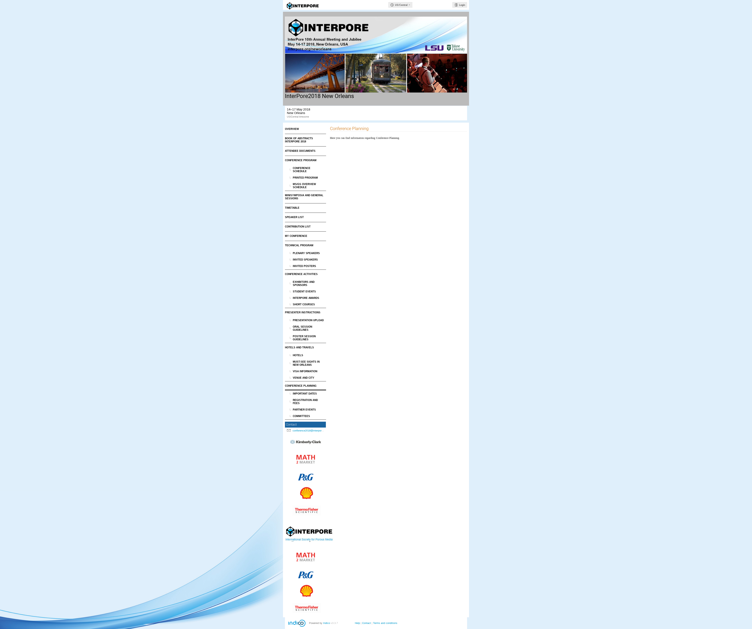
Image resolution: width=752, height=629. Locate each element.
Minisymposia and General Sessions (304, 197)
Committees (301, 416)
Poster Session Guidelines (304, 338)
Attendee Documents (300, 150)
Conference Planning (300, 385)
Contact (366, 623)
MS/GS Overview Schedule (304, 186)
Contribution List (298, 226)
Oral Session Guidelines (302, 328)
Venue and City (303, 377)
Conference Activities (301, 274)
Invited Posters (304, 266)
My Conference (296, 236)
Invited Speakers (305, 259)
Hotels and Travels (299, 347)
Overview (292, 129)
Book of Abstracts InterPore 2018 (299, 140)
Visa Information (305, 371)
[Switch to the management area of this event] (319, 1)
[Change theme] (307, 1)
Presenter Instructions (302, 312)
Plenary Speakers (306, 253)
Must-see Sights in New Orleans (306, 363)
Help (357, 623)
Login (462, 5)
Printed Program (305, 177)
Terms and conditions (385, 623)
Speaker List (294, 217)
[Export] (288, 2)
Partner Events (304, 409)
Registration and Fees (305, 402)
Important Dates (305, 393)
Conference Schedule (301, 170)
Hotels (298, 355)
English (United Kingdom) (433, 5)
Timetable (292, 207)
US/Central (401, 5)
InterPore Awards (306, 298)
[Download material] (298, 1)
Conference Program (300, 160)
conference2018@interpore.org (310, 430)
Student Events (304, 291)
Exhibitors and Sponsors (304, 283)
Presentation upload (308, 320)
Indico (326, 623)
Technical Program (299, 245)
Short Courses (304, 304)
